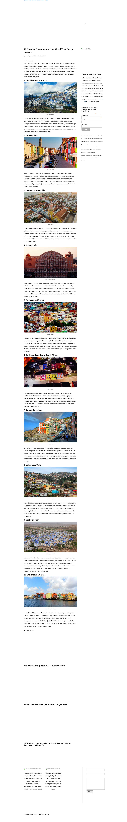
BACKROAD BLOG (56, 23)
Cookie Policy (46, 808)
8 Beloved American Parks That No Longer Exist (73, 782)
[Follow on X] (99, 814)
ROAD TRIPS (65, 23)
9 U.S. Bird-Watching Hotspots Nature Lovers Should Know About (72, 778)
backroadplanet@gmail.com (86, 155)
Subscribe (53, 808)
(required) (91, 767)
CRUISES (72, 23)
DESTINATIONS (80, 23)
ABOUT (47, 23)
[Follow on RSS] (102, 814)
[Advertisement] (63, 36)
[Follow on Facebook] (96, 814)
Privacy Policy (38, 808)
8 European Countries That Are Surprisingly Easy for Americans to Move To (73, 792)
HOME (42, 23)
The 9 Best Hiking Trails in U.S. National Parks (73, 768)
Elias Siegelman (29, 56)
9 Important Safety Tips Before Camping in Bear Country (74, 772)
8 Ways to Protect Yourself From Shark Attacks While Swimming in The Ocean (73, 797)
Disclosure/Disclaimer (29, 808)
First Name (84, 119)
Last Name (84, 124)
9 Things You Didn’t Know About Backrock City (73, 786)
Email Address (91, 115)
